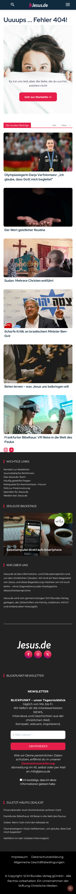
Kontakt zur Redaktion (17, 469)
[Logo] (30, 645)
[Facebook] (28, 654)
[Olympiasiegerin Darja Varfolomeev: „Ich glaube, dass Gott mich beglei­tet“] (38, 152)
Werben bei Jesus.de (15, 495)
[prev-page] (6, 450)
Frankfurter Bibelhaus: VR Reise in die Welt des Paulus (35, 816)
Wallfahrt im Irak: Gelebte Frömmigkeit (26, 838)
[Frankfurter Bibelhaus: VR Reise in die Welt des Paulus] (38, 414)
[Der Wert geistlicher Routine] (38, 207)
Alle (54, 125)
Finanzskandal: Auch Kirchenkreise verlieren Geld (32, 810)
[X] (47, 654)
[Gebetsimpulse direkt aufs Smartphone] (38, 534)
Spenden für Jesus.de (16, 491)
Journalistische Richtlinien (19, 473)
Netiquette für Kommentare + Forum (25, 484)
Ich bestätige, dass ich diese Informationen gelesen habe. (38, 782)
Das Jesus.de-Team (15, 476)
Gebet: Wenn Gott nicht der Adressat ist (26, 822)
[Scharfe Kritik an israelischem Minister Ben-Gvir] (38, 308)
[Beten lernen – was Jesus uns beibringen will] (38, 363)
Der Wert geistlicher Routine (24, 230)
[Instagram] (38, 654)
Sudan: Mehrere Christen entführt (28, 281)
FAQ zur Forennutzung (17, 488)
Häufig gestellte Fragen (17, 480)
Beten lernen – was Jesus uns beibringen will (36, 386)
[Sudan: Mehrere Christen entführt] (38, 258)
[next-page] (11, 450)
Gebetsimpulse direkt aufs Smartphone (34, 550)
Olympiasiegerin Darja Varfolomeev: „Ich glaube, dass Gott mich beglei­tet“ (34, 177)
